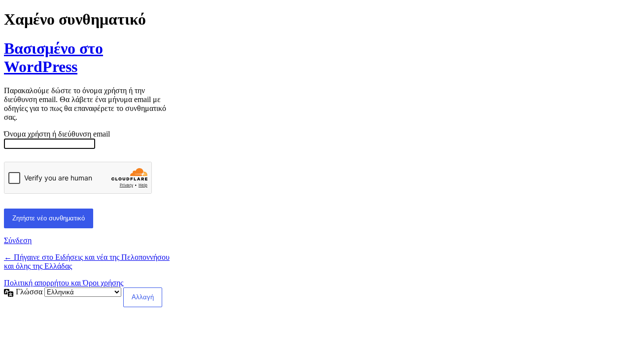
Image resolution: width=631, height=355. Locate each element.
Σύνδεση (18, 240)
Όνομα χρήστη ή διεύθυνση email (57, 134)
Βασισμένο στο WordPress (53, 57)
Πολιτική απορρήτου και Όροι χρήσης (63, 283)
